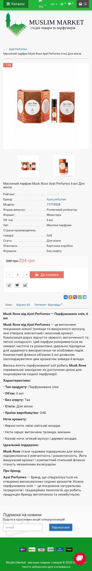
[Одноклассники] (70, 297)
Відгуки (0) (23, 304)
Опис (8, 304)
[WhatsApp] (80, 297)
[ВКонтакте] (66, 297)
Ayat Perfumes (18, 49)
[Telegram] (84, 297)
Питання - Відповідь (48, 304)
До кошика (49, 275)
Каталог (18, 4)
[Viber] (75, 297)
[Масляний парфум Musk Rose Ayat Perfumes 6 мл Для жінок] (28, 165)
